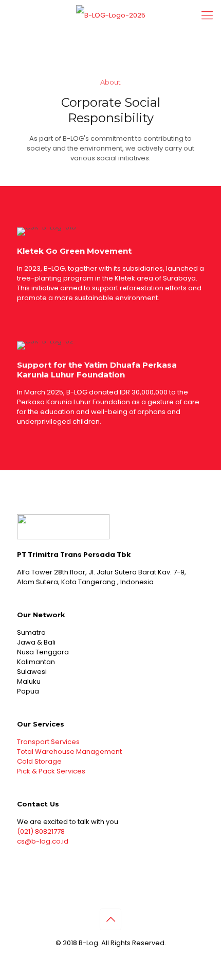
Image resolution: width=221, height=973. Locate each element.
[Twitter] (110, 957)
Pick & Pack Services (51, 771)
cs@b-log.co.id (42, 841)
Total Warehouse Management (69, 751)
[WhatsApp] (96, 957)
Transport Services (48, 742)
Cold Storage (39, 761)
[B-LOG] (110, 15)
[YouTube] (124, 957)
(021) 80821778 (41, 831)
